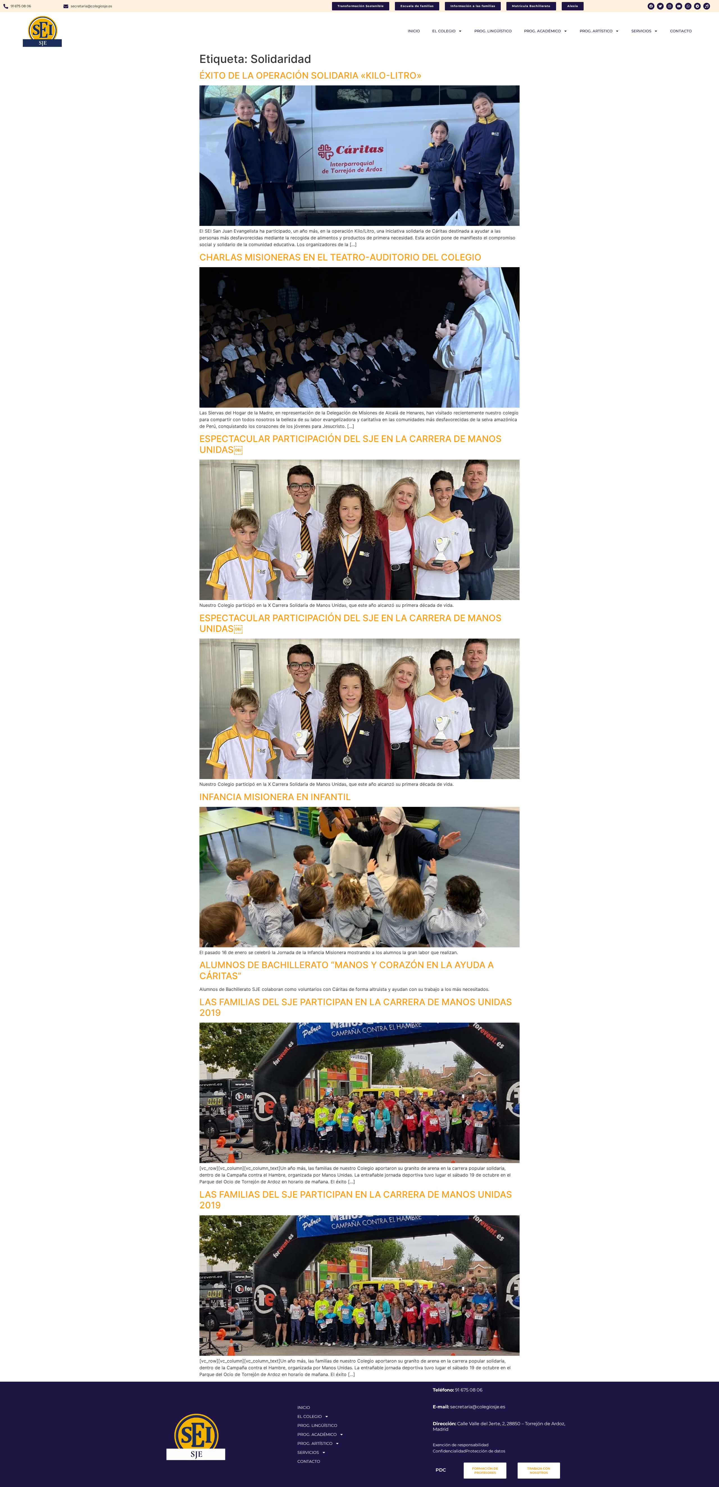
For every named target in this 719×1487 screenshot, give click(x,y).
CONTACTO (681, 31)
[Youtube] (678, 6)
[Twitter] (660, 6)
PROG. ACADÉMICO (542, 31)
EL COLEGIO (444, 31)
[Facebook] (651, 6)
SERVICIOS (641, 31)
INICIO (414, 31)
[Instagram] (669, 6)
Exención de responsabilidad (460, 1444)
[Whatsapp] (688, 6)
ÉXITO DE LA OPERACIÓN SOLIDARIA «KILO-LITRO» (310, 75)
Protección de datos (485, 1451)
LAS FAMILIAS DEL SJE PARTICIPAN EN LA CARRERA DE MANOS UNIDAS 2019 (355, 1007)
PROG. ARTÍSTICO (596, 31)
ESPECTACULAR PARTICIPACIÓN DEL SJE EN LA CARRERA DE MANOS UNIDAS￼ (350, 444)
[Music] (706, 6)
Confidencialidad (449, 1451)
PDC (441, 1470)
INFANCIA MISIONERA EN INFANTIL (275, 796)
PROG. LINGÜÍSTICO (493, 31)
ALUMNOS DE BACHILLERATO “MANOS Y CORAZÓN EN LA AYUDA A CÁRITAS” (346, 970)
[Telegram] (697, 6)
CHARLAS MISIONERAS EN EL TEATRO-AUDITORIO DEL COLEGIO (340, 257)
